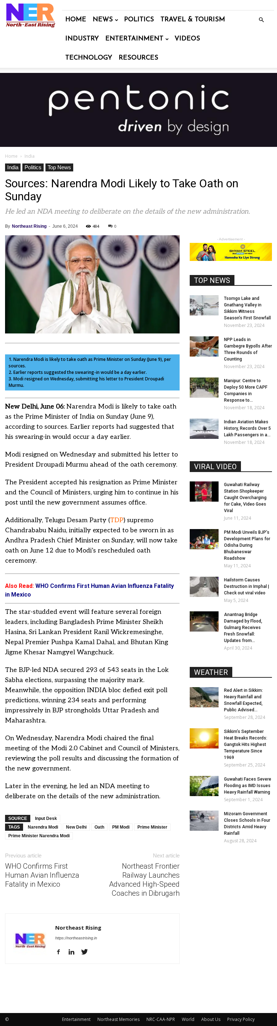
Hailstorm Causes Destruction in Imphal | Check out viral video (246, 586)
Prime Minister (152, 827)
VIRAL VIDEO (215, 466)
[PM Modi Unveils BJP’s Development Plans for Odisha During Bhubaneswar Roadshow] (204, 539)
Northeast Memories (118, 1019)
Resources (138, 58)
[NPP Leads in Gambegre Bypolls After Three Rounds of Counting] (204, 346)
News (103, 20)
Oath (99, 827)
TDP (116, 520)
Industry (82, 39)
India (12, 167)
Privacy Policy (241, 1019)
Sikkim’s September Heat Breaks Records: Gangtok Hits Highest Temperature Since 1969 (245, 744)
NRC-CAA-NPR (160, 1019)
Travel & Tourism (193, 20)
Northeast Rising (29, 226)
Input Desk (46, 818)
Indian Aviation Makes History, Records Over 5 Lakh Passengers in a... (247, 428)
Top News (59, 167)
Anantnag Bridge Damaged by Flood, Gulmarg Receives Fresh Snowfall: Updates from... (243, 627)
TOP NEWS (212, 280)
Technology (88, 58)
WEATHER (211, 672)
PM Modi (120, 827)
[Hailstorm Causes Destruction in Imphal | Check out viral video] (204, 587)
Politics (139, 20)
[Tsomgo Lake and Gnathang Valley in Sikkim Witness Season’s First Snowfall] (204, 305)
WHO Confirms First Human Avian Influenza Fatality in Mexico (42, 875)
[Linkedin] (74, 952)
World (188, 1019)
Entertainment (134, 39)
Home (75, 20)
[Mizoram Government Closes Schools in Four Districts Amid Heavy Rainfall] (204, 821)
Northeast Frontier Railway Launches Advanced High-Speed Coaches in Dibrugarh (144, 880)
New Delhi (76, 827)
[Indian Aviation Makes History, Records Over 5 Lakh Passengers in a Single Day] (204, 429)
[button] (261, 20)
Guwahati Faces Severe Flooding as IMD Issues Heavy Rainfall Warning (247, 786)
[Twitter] (87, 952)
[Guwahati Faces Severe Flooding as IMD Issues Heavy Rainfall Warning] (204, 786)
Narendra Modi (43, 827)
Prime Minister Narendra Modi (39, 835)
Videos (187, 39)
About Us (210, 1019)
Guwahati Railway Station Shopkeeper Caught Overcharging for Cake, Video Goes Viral (245, 497)
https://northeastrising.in (76, 938)
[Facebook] (61, 952)
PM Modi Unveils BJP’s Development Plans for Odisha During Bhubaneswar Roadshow (247, 545)
